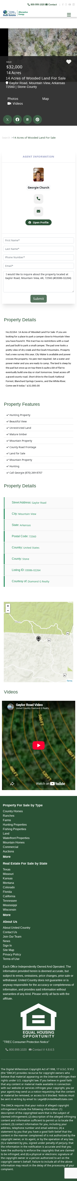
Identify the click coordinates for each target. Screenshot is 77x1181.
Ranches (8, 815)
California (9, 896)
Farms (7, 820)
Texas (6, 869)
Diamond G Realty (38, 581)
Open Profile (40, 222)
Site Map (8, 950)
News (6, 941)
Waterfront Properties (16, 838)
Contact (52, 4)
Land (6, 833)
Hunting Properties (15, 824)
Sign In (7, 945)
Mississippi (10, 905)
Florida (7, 891)
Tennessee (10, 900)
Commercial (10, 846)
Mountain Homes (14, 842)
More (7, 856)
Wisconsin (9, 909)
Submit (38, 298)
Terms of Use (11, 958)
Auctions (8, 851)
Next (71, 27)
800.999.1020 (17, 1049)
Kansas (8, 878)
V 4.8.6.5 (48, 1049)
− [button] (8, 610)
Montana (8, 882)
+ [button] (8, 606)
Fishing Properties (14, 829)
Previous (3, 27)
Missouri (8, 873)
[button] (38, 198)
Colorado (9, 887)
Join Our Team (12, 936)
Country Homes (13, 811)
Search (6, 137)
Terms (69, 680)
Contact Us (10, 932)
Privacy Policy (12, 954)
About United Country (16, 927)
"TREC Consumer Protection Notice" (26, 1041)
